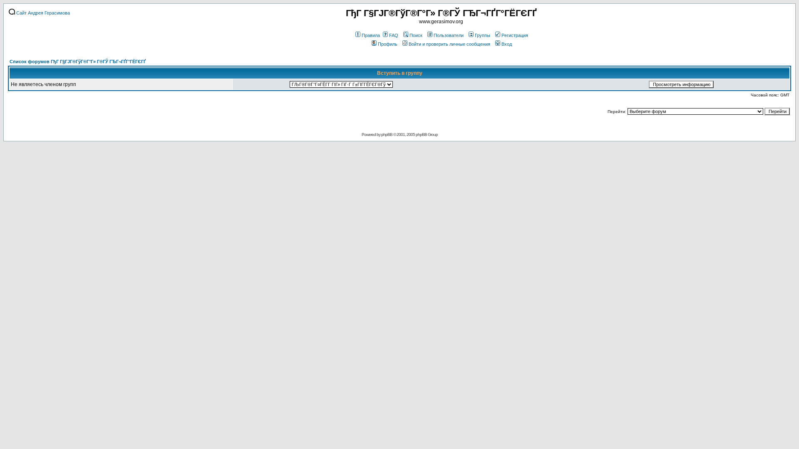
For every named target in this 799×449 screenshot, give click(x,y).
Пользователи (449, 35)
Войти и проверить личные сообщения (449, 44)
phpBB (386, 134)
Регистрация (514, 35)
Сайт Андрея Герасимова (42, 12)
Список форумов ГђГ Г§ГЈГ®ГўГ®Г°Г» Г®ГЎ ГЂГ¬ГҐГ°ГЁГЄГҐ (78, 61)
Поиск (415, 35)
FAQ (393, 35)
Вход (506, 44)
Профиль (387, 44)
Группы (482, 35)
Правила (371, 35)
